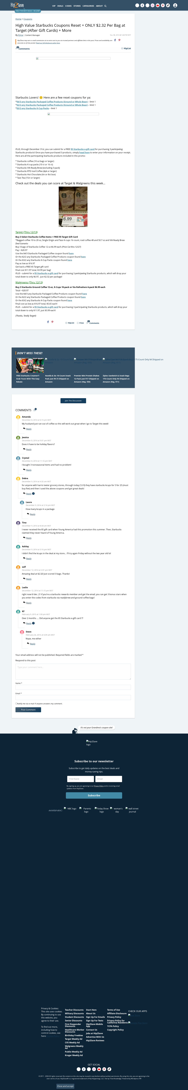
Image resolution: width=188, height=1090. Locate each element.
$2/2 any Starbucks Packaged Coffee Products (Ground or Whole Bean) (52, 105)
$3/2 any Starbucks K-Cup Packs (33, 108)
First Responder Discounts (73, 1025)
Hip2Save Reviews (95, 1040)
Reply (28, 429)
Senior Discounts (73, 1021)
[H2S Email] (124, 40)
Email (18, 693)
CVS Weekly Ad (72, 1043)
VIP (53, 6)
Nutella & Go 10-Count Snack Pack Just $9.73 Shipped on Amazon (58, 378)
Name (18, 683)
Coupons (28, 19)
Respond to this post (25, 660)
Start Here (91, 1010)
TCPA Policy (113, 1026)
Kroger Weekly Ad (74, 1055)
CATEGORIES (88, 6)
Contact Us (91, 1030)
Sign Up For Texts (94, 1021)
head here (84, 152)
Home (18, 19)
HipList (127, 48)
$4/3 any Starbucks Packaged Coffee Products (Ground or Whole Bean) (52, 101)
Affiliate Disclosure (116, 1013)
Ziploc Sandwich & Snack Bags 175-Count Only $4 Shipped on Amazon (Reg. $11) (116, 378)
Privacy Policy (114, 1017)
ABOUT (99, 6)
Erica (20, 35)
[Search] (105, 6)
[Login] (175, 5)
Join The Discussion (73, 400)
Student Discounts (74, 1017)
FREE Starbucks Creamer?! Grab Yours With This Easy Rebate (27, 378)
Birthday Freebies (74, 1035)
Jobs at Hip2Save (94, 1033)
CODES (68, 6)
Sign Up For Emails (95, 1017)
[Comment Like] (35, 429)
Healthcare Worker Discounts (74, 1031)
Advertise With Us (95, 1037)
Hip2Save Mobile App (94, 1025)
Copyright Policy (115, 1030)
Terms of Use (113, 1010)
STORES (77, 6)
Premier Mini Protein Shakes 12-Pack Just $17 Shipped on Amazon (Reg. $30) (86, 378)
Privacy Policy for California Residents (117, 1022)
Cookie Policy (53, 1036)
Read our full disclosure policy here (48, 43)
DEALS (60, 6)
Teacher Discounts (74, 1010)
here (71, 253)
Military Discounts (74, 1013)
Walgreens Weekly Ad (74, 1047)
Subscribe (94, 795)
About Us (90, 1013)
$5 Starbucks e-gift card (83, 149)
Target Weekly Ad (73, 1039)
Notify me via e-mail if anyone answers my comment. (40, 703)
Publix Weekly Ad (73, 1052)
